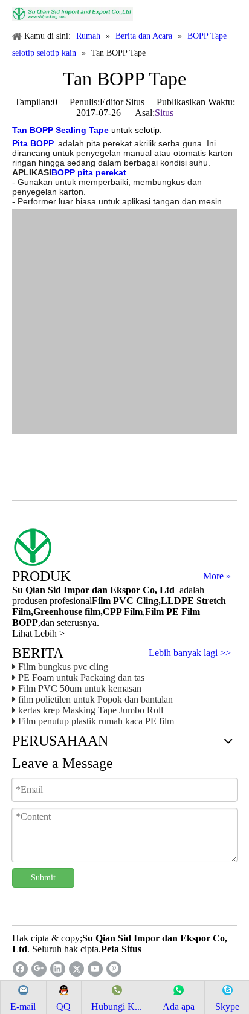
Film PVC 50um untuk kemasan (79, 688)
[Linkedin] (57, 969)
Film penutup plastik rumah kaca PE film (96, 721)
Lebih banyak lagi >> (190, 653)
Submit (43, 877)
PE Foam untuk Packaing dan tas (81, 677)
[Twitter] (76, 969)
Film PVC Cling (125, 601)
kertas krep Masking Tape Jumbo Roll (90, 710)
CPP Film (123, 611)
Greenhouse (57, 611)
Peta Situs (121, 949)
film (91, 611)
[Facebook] (20, 969)
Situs (164, 113)
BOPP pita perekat (88, 172)
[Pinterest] (113, 969)
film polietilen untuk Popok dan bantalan (95, 699)
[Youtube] (95, 969)
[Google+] (39, 969)
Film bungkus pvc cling (63, 666)
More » (217, 576)
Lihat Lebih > (38, 633)
